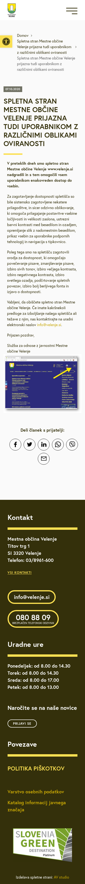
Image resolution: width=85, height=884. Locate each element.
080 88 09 (33, 618)
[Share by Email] (44, 459)
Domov (23, 35)
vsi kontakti (20, 572)
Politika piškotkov (36, 768)
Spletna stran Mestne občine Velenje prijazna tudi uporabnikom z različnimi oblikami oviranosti (44, 47)
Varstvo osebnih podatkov (36, 791)
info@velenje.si (49, 324)
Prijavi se (22, 723)
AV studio (61, 877)
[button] (6, 41)
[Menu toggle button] (71, 12)
